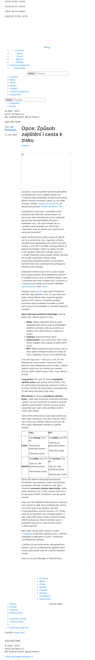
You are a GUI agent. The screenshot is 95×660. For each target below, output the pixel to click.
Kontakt (13, 607)
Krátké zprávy (16, 613)
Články (13, 604)
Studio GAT (19, 632)
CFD (40, 291)
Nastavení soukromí (19, 627)
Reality (13, 106)
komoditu (31, 286)
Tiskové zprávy (17, 621)
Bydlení (19, 59)
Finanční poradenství (19, 65)
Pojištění (20, 62)
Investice (19, 50)
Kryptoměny (19, 68)
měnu (44, 286)
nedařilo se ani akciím (48, 203)
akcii (24, 286)
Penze (19, 56)
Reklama (14, 610)
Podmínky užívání (18, 618)
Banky (19, 53)
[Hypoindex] (47, 47)
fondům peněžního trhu (51, 206)
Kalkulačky (15, 103)
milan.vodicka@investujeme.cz (19, 656)
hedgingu (27, 533)
